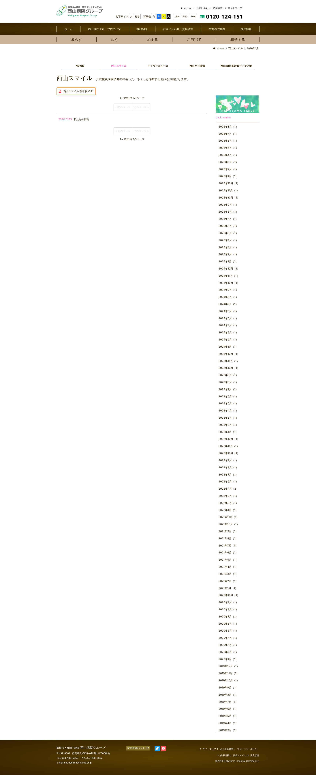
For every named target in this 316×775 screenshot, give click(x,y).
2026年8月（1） (228, 126)
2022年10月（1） (229, 453)
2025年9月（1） (228, 204)
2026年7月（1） (228, 133)
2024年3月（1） (228, 332)
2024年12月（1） (229, 268)
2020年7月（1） (228, 616)
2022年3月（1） (228, 495)
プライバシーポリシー (248, 749)
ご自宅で (194, 39)
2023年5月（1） (228, 403)
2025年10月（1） (229, 197)
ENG (185, 16)
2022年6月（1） (228, 481)
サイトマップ (235, 8)
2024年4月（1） (228, 325)
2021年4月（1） (228, 566)
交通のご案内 (217, 29)
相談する (237, 39)
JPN (177, 16)
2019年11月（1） (229, 673)
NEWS (80, 65)
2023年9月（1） (228, 375)
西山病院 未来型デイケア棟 (236, 65)
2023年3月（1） (228, 417)
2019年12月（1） (229, 666)
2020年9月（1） (228, 602)
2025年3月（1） (228, 247)
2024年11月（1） (229, 275)
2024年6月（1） (228, 311)
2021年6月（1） (228, 552)
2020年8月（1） (228, 609)
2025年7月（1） (228, 218)
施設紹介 (142, 29)
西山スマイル (119, 65)
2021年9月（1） (228, 531)
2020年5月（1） (228, 630)
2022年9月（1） (228, 460)
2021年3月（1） (228, 573)
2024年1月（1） (228, 346)
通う (114, 39)
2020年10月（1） (229, 595)
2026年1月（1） (228, 176)
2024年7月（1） (228, 304)
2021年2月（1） (228, 581)
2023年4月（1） (228, 410)
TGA (193, 16)
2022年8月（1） (228, 467)
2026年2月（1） (228, 169)
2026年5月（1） (228, 147)
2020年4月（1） (228, 637)
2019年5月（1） (228, 715)
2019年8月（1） (228, 694)
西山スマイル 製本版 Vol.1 (77, 91)
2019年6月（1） (228, 708)
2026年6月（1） (228, 140)
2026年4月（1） (228, 154)
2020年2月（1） (228, 652)
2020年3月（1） (228, 644)
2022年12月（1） (229, 438)
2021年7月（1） (228, 545)
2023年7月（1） (228, 389)
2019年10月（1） (229, 680)
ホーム (187, 8)
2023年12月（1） (229, 353)
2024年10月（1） (229, 282)
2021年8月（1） (228, 538)
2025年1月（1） (228, 261)
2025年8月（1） (228, 211)
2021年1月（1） (228, 588)
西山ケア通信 (197, 65)
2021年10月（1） (229, 524)
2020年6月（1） (228, 623)
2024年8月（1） (228, 296)
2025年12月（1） (229, 183)
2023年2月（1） (228, 424)
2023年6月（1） (228, 396)
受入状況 (254, 755)
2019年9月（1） (228, 687)
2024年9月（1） (228, 289)
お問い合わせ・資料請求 (209, 8)
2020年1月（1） (228, 659)
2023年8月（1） (228, 382)
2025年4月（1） (228, 240)
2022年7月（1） (228, 474)
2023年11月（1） (229, 360)
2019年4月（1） (228, 723)
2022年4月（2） (229, 488)
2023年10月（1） (229, 367)
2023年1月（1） (228, 431)
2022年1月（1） (228, 510)
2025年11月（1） (229, 190)
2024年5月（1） (228, 318)
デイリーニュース (158, 65)
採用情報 (246, 29)
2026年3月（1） (228, 162)
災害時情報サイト (136, 748)
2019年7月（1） (228, 701)
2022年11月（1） (229, 446)
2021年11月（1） (229, 516)
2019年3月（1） (228, 730)
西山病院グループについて (104, 29)
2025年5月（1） (228, 233)
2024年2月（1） (228, 339)
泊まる (152, 39)
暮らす (76, 39)
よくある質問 (226, 749)
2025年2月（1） (228, 254)
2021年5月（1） (228, 559)
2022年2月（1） (228, 502)
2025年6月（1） (228, 225)
